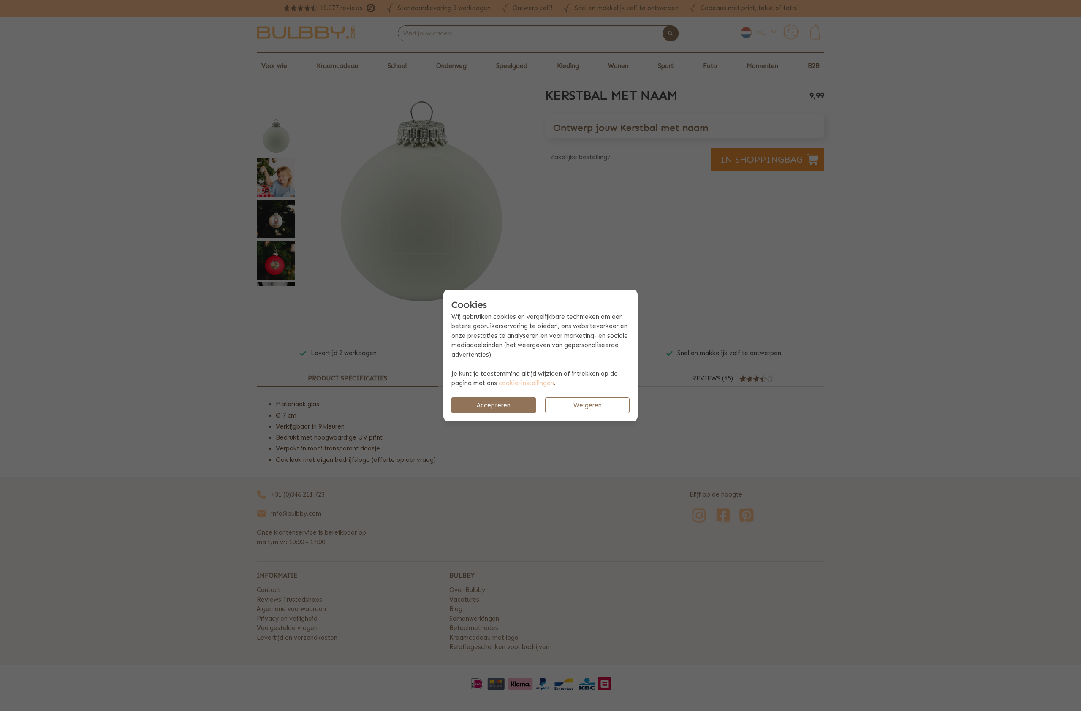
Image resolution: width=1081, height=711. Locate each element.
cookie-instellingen (526, 383)
